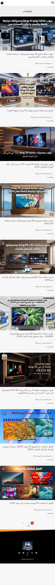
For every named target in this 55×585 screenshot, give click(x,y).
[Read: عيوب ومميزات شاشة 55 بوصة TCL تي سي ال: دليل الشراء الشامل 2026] (27, 144)
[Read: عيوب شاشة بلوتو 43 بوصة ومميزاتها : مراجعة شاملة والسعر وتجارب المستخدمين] (27, 34)
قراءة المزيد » (50, 67)
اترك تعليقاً (49, 63)
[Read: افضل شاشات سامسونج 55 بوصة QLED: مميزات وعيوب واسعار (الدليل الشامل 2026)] (27, 426)
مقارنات (40, 117)
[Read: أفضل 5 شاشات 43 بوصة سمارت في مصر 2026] (27, 483)
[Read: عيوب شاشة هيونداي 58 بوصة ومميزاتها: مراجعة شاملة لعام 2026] (27, 200)
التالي (27, 525)
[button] (2, 3)
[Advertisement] (27, 574)
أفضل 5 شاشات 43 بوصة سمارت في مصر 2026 (31, 503)
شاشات (44, 63)
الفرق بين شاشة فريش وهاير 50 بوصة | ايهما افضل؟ (30, 110)
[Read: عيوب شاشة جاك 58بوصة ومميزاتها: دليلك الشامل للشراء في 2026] (27, 257)
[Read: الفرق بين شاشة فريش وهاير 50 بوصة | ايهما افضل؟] (27, 90)
